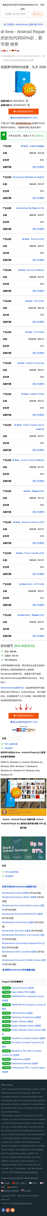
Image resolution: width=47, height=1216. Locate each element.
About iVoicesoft (31, 1178)
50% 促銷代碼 (11, 744)
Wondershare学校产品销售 (21, 60)
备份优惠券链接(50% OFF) (25, 118)
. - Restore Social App (30, 363)
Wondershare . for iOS (30, 208)
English (7, 1183)
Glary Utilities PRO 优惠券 (23, 992)
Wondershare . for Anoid (28, 177)
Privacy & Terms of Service (27, 1172)
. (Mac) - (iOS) (31, 615)
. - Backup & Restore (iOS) (28, 522)
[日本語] (10, 51)
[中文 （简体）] (4, 51)
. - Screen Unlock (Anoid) (28, 460)
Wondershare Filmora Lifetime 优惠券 (19, 897)
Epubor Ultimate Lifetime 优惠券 (26, 1026)
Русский (27, 1190)
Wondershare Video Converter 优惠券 (19, 952)
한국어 (34, 1183)
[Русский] (18, 51)
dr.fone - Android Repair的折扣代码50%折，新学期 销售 (23, 38)
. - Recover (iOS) (33, 239)
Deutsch (13, 1187)
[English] (2, 51)
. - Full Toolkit (34, 332)
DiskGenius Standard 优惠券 (24, 1063)
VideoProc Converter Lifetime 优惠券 (28, 1038)
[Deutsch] (12, 51)
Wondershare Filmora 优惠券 (15, 893)
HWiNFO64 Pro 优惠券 (22, 1013)
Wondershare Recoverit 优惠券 (16, 931)
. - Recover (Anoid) (31, 270)
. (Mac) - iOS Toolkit (32, 584)
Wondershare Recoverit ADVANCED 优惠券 (22, 914)
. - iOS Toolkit (34, 301)
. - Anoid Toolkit (32, 394)
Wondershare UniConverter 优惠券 (18, 922)
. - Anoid (32, 146)
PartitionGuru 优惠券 (20, 1059)
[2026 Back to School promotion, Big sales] (23, 859)
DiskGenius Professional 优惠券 (26, 1017)
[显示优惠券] (38, 167)
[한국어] (7, 51)
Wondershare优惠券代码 (12, 688)
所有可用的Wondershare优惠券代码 (19, 887)
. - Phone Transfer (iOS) (30, 553)
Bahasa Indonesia (11, 1190)
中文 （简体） (21, 1183)
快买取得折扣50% (24, 111)
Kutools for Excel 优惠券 (22, 988)
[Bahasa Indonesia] (15, 51)
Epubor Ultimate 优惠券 (22, 1021)
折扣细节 (9, 748)
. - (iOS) (34, 491)
